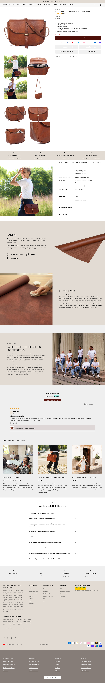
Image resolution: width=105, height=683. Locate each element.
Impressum (62, 596)
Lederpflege (83, 658)
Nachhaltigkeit (46, 593)
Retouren (31, 596)
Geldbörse (57, 671)
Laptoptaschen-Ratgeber (86, 664)
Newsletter (31, 603)
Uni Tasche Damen (33, 668)
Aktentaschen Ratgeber (86, 668)
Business (39, 4)
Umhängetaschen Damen (9, 664)
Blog (30, 601)
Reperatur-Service (33, 593)
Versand (61, 20)
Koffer (55, 4)
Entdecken (71, 4)
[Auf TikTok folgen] (19, 638)
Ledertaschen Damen (8, 658)
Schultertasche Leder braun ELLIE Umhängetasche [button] (25, 428)
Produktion (45, 591)
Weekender (57, 661)
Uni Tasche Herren (33, 671)
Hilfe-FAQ (31, 598)
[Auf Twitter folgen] (8, 638)
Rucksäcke (31, 4)
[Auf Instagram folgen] (11, 638)
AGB (61, 589)
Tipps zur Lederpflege (87, 307)
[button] (58, 13)
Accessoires (63, 4)
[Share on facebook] (16, 423)
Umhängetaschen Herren (8, 668)
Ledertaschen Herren (8, 661)
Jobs (44, 598)
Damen (18, 4)
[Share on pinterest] (10, 423)
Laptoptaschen (32, 658)
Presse (44, 601)
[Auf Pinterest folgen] (15, 638)
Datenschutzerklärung (65, 591)
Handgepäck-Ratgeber (86, 661)
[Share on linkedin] (13, 423)
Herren (24, 4)
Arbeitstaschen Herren (34, 664)
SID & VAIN (57, 9)
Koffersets (57, 664)
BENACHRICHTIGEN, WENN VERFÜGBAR (78, 38)
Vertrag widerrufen (52, 677)
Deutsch (88, 4)
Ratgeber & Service (33, 591)
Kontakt (30, 589)
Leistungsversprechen (48, 596)
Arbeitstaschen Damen (34, 661)
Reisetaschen (47, 4)
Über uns (45, 589)
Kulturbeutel (57, 668)
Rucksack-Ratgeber (85, 671)
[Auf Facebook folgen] (4, 638)
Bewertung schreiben (52, 400)
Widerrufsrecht (63, 593)
